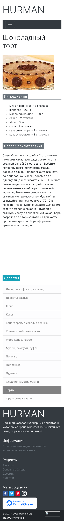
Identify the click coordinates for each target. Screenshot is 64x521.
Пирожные (13, 365)
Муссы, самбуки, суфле (22, 348)
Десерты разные (17, 297)
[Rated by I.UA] (52, 514)
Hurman (24, 10)
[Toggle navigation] (10, 24)
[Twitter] (11, 493)
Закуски (8, 465)
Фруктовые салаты (19, 398)
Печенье (11, 356)
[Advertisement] (28, 248)
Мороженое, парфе (19, 339)
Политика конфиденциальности (24, 446)
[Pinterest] (18, 493)
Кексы (10, 314)
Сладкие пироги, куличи (22, 381)
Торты (10, 390)
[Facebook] (5, 493)
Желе (9, 306)
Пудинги (11, 373)
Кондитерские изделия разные (27, 323)
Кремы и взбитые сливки (23, 331)
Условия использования (19, 450)
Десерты (8, 473)
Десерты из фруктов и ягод (25, 289)
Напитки (8, 477)
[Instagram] (24, 493)
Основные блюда (14, 469)
